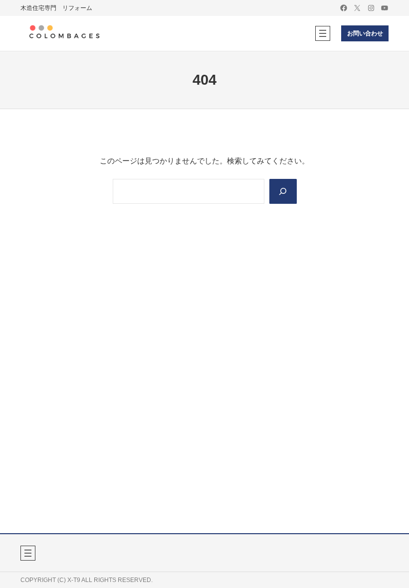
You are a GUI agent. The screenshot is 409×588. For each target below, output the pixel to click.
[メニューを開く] (322, 33)
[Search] (282, 191)
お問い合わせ (365, 33)
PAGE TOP (391, 562)
